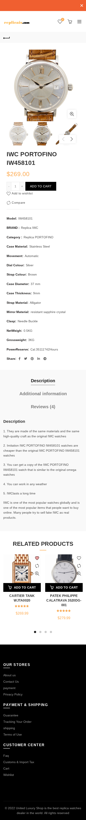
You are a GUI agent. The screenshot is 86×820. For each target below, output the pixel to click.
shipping (9, 728)
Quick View (37, 574)
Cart (6, 768)
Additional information (43, 393)
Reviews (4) (43, 406)
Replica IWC (29, 227)
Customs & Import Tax (18, 762)
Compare (18, 202)
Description (43, 380)
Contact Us (11, 681)
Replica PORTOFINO (38, 237)
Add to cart (41, 186)
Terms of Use (12, 734)
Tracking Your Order (17, 721)
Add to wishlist (22, 193)
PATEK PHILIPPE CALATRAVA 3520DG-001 (63, 600)
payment (9, 688)
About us (9, 675)
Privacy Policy (12, 694)
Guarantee (10, 715)
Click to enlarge (72, 114)
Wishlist (62, 19)
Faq (6, 755)
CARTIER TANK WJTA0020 (22, 598)
